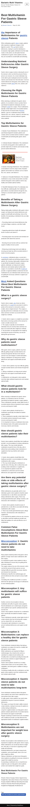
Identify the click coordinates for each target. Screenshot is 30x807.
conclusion (5, 257)
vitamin (13, 83)
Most (3, 281)
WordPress (20, 805)
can (14, 47)
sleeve (4, 38)
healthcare (24, 269)
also (15, 303)
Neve (8, 805)
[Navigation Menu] (27, 4)
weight (8, 106)
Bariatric (22, 110)
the (3, 32)
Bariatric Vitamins (7, 25)
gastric (23, 35)
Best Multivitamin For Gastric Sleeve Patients (13, 794)
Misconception (9, 541)
